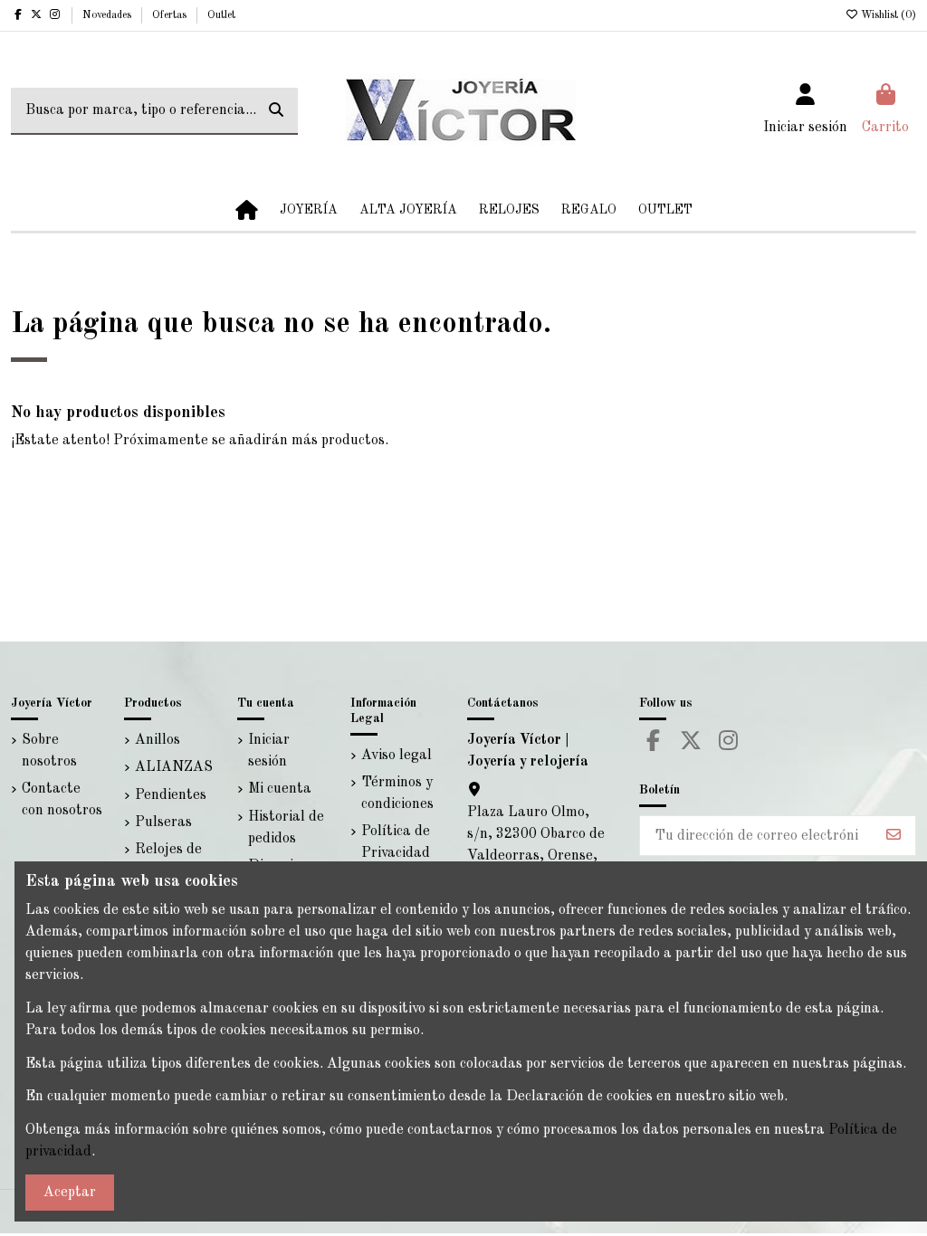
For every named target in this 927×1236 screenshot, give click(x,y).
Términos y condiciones (397, 793)
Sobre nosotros (49, 751)
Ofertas (170, 15)
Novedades (108, 15)
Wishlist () (887, 15)
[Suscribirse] (893, 835)
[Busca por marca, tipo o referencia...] (276, 111)
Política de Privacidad (395, 842)
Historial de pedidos (286, 828)
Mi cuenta (279, 789)
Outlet (221, 15)
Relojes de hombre (168, 860)
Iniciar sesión (269, 751)
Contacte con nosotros (62, 800)
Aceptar (69, 1192)
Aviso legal (396, 755)
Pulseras (163, 822)
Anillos (157, 740)
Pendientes (170, 795)
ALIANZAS (174, 767)
